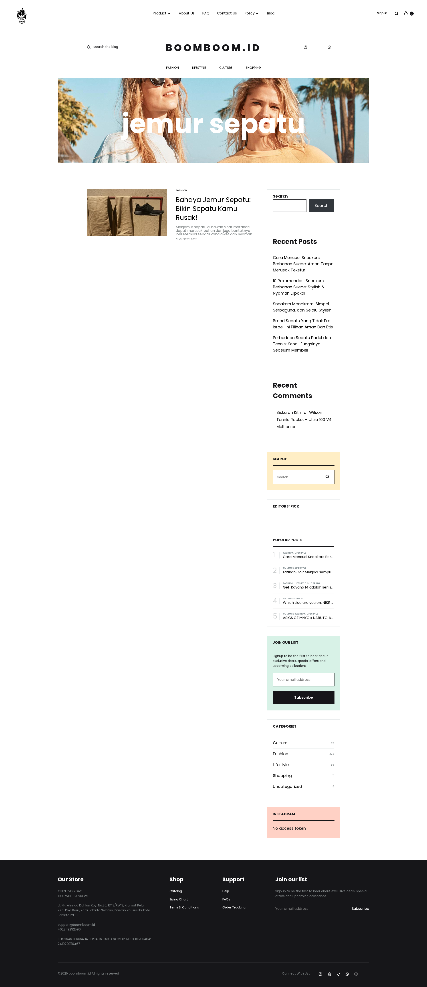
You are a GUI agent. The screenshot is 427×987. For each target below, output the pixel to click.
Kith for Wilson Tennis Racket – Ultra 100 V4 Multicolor (304, 420)
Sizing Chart (178, 899)
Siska (281, 412)
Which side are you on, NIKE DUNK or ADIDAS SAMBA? (329, 602)
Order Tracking (234, 907)
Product (160, 13)
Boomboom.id (213, 48)
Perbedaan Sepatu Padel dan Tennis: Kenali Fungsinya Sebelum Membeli (302, 344)
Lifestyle (199, 68)
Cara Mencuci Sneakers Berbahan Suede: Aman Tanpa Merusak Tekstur (303, 264)
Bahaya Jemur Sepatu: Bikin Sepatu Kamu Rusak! (213, 208)
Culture (225, 68)
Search (280, 196)
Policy (249, 13)
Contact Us (227, 13)
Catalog (175, 891)
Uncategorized (293, 598)
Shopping (253, 68)
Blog (270, 13)
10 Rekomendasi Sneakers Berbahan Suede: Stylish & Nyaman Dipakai (298, 287)
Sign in (382, 13)
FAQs (226, 899)
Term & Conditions (184, 907)
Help (225, 891)
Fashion (172, 68)
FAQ (205, 13)
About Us (187, 13)
